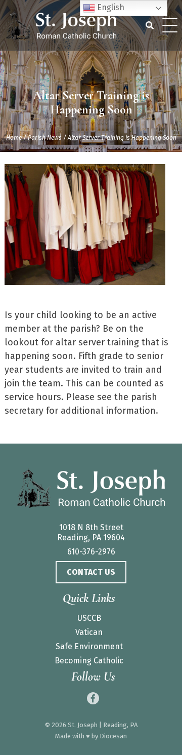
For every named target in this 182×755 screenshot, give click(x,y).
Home (14, 137)
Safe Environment (89, 646)
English (109, 7)
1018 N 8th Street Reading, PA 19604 (91, 532)
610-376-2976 (91, 552)
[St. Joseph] (91, 489)
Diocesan (113, 736)
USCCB (89, 618)
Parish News (45, 137)
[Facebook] (93, 698)
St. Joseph (83, 725)
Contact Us (91, 572)
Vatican (89, 632)
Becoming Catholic (89, 660)
